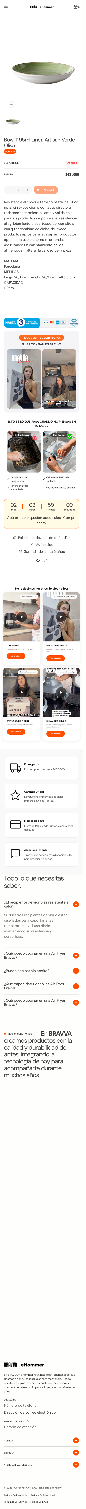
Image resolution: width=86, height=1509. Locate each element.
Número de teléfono (20, 1405)
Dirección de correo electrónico (30, 1412)
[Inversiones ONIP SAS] (42, 7)
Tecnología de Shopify (49, 1487)
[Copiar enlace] (45, 557)
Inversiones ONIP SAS (24, 1487)
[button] (6, 7)
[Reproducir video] (22, 614)
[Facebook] (38, 557)
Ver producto (16, 653)
